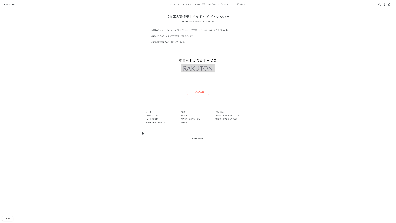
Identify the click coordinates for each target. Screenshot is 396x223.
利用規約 (183, 122)
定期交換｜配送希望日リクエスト (226, 115)
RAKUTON (10, 4)
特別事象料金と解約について (157, 122)
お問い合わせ (219, 112)
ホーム (148, 112)
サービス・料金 (152, 115)
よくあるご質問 (152, 119)
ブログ (182, 112)
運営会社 (183, 115)
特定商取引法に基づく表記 (190, 119)
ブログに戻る (199, 92)
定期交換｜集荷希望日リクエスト (226, 119)
